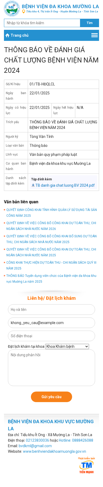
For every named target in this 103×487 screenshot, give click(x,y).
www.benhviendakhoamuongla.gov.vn (54, 451)
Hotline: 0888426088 (76, 440)
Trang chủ (20, 35)
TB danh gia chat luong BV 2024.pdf (65, 185)
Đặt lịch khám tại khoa (26, 346)
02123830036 (37, 440)
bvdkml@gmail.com (35, 446)
